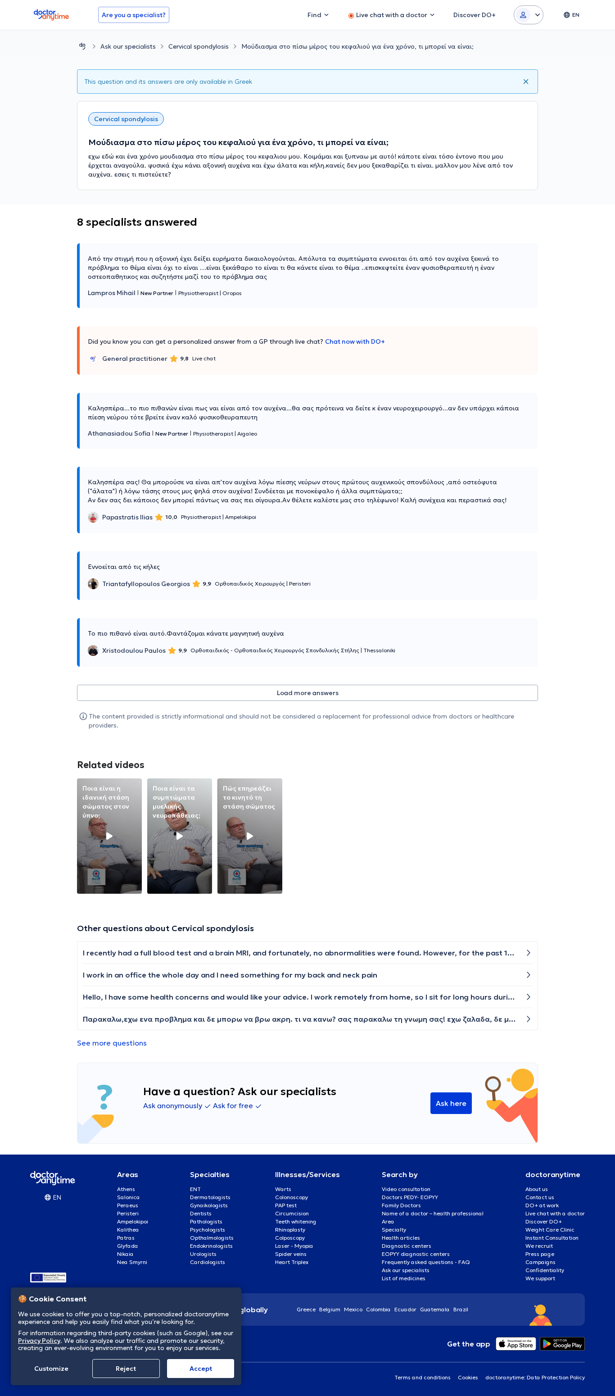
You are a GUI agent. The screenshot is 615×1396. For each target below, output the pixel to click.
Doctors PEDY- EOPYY (410, 1197)
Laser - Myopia (294, 1245)
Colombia (378, 1309)
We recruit (539, 1245)
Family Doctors (401, 1205)
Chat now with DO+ (355, 341)
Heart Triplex (291, 1262)
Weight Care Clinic (549, 1229)
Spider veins (291, 1253)
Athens (126, 1189)
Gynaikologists (209, 1205)
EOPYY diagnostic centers (416, 1253)
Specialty (394, 1229)
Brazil (460, 1309)
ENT (195, 1189)
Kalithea (128, 1229)
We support (540, 1278)
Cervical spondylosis (198, 46)
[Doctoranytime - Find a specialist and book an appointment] (82, 46)
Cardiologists (207, 1262)
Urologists (203, 1253)
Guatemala (435, 1309)
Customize (51, 1368)
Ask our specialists (128, 46)
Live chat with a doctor (555, 1213)
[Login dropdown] (528, 14)
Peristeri (128, 1213)
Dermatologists (210, 1197)
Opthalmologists (212, 1237)
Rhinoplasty (290, 1229)
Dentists (201, 1213)
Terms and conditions (422, 1377)
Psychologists (207, 1229)
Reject (126, 1368)
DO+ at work (542, 1205)
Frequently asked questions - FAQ (426, 1262)
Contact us (539, 1197)
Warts (283, 1189)
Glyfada (127, 1245)
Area (388, 1221)
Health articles (401, 1237)
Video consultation (406, 1189)
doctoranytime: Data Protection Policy (535, 1377)
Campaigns (540, 1262)
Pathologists (206, 1221)
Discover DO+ (543, 1221)
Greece (306, 1309)
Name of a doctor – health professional (433, 1213)
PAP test (286, 1205)
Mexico (353, 1309)
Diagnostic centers (406, 1245)
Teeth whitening (296, 1221)
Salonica (128, 1197)
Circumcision (292, 1213)
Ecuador (405, 1309)
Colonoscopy (291, 1197)
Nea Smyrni (132, 1262)
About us (536, 1189)
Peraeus (127, 1205)
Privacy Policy (39, 1340)
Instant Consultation (552, 1237)
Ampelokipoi (132, 1221)
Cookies (468, 1377)
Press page (539, 1253)
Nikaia (125, 1253)
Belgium (329, 1309)
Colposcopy (290, 1237)
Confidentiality (544, 1270)
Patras (126, 1237)
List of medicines (403, 1278)
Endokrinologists (211, 1245)
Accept (201, 1368)
